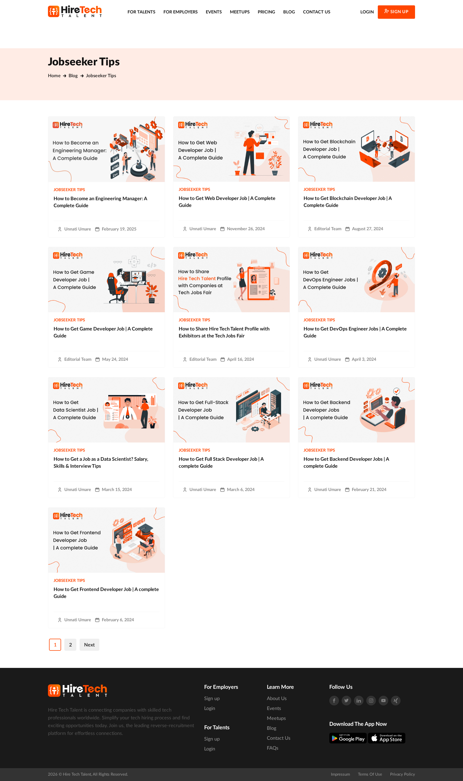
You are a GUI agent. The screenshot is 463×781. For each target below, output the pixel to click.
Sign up (399, 12)
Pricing (266, 12)
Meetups (240, 12)
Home (54, 75)
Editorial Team (327, 229)
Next (89, 645)
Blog (289, 12)
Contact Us (316, 12)
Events (214, 12)
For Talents (141, 12)
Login (367, 12)
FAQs (272, 748)
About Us (277, 698)
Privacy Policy (402, 774)
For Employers (180, 12)
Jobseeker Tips (69, 190)
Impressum (340, 774)
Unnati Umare (77, 229)
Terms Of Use (370, 774)
